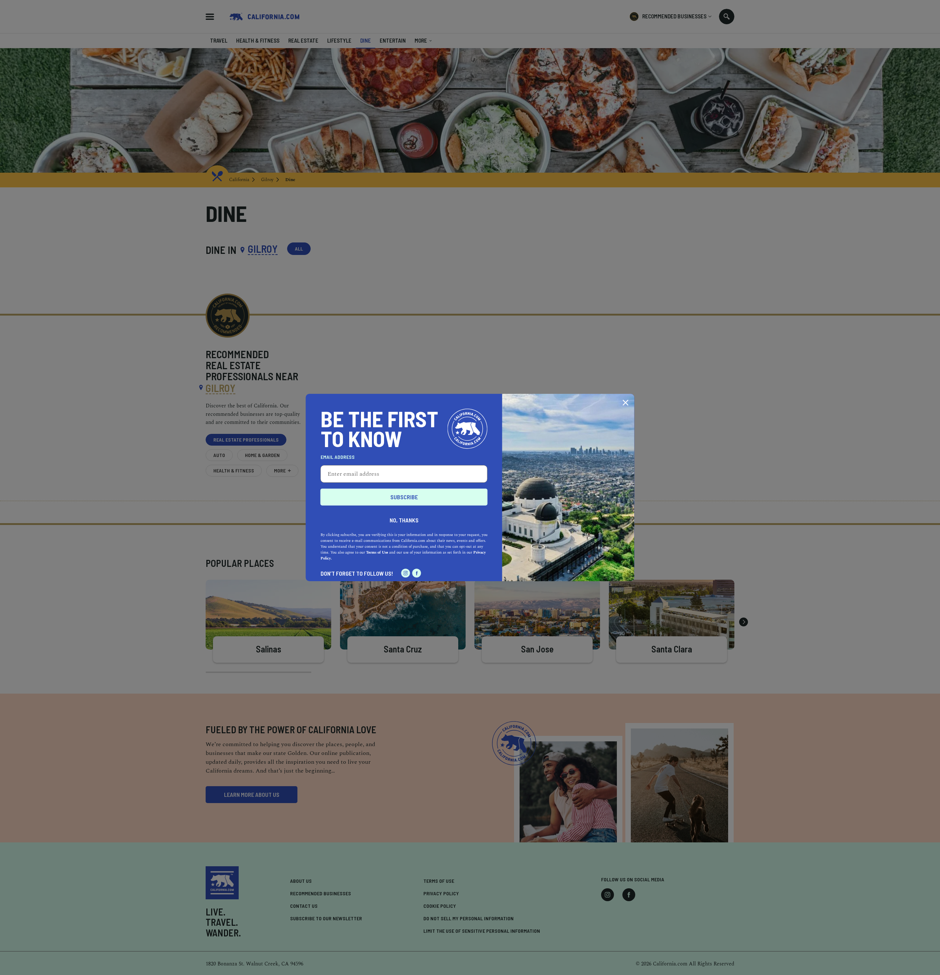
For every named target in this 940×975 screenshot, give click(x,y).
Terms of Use (377, 552)
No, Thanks (404, 520)
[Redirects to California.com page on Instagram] (405, 573)
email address (338, 457)
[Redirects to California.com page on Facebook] (416, 573)
